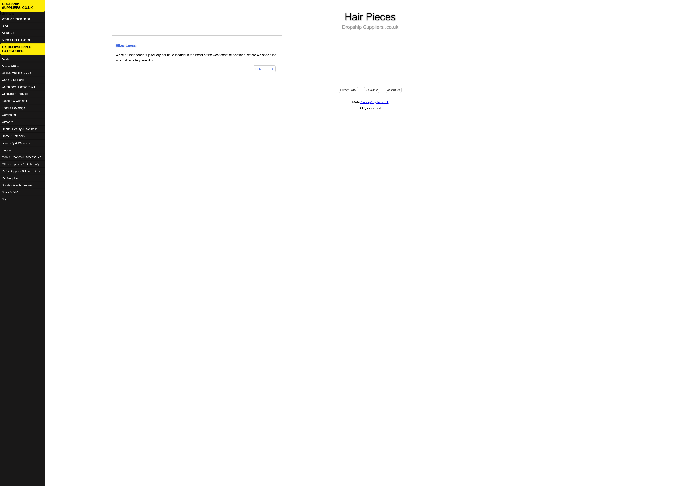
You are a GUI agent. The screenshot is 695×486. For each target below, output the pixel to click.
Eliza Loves (125, 45)
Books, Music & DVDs (16, 72)
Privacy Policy (348, 90)
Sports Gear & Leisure (17, 185)
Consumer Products (15, 93)
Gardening (9, 115)
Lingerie (7, 150)
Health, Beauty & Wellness (19, 129)
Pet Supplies (10, 178)
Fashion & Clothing (14, 100)
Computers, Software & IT (19, 86)
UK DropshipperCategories (16, 49)
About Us (8, 32)
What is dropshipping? (16, 18)
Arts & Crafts (10, 65)
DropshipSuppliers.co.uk (374, 102)
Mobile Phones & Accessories (21, 157)
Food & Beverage (13, 107)
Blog (5, 26)
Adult (5, 58)
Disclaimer (372, 90)
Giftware (7, 122)
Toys (5, 199)
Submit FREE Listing (16, 39)
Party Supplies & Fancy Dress (21, 171)
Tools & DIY (10, 192)
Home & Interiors (13, 136)
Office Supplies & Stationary (20, 164)
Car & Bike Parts (13, 79)
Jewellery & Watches (16, 143)
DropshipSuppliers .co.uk (17, 5)
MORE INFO (266, 69)
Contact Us (393, 90)
